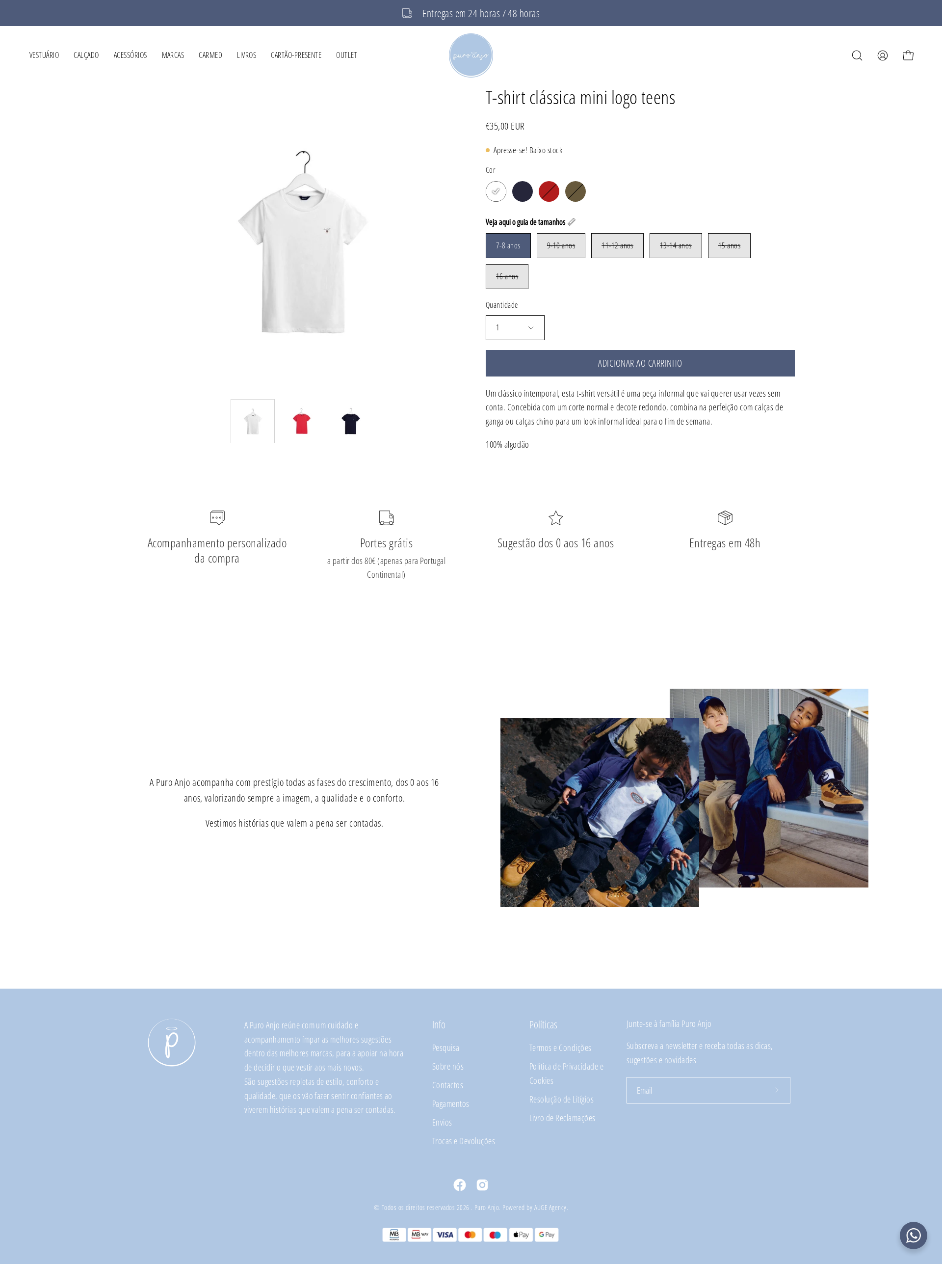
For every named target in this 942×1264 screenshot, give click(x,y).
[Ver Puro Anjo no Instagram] (482, 1185)
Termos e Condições (560, 1047)
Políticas (543, 1024)
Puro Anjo (486, 1207)
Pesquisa (446, 1047)
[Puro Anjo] (471, 55)
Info (438, 1024)
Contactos (447, 1084)
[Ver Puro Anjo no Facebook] (459, 1185)
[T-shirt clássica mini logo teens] (253, 421)
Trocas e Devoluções (463, 1140)
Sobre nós (448, 1066)
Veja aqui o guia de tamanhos (525, 221)
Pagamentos (451, 1103)
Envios (442, 1122)
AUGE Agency (550, 1207)
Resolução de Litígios (561, 1099)
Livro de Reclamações (562, 1117)
